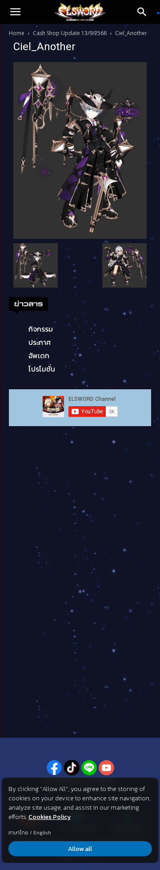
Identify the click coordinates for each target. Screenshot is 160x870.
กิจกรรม (40, 329)
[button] (15, 12)
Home (16, 33)
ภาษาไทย (18, 833)
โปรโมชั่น (41, 369)
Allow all (80, 849)
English (42, 833)
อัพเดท (38, 355)
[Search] (145, 12)
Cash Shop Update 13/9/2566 (70, 33)
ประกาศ (39, 342)
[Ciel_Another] (80, 149)
